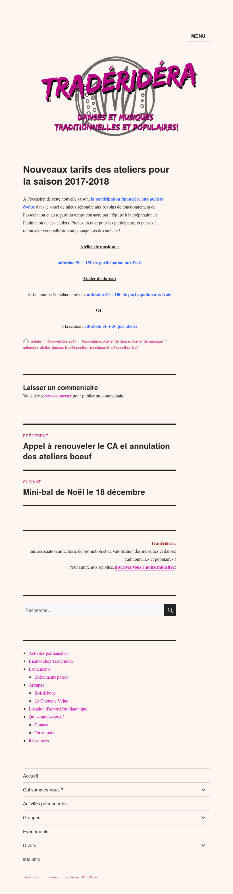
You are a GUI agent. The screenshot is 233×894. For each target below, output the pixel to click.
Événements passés (51, 677)
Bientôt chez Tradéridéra (51, 661)
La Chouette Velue (51, 701)
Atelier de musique (147, 341)
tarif (135, 347)
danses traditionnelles (70, 347)
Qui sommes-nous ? (46, 717)
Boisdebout (44, 693)
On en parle (44, 732)
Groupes (36, 685)
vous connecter (58, 396)
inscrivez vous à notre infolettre (144, 567)
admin (36, 341)
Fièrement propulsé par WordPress (71, 877)
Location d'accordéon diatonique (58, 709)
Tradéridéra (31, 877)
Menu (198, 36)
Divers (29, 845)
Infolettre (31, 859)
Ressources (39, 740)
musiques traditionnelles (110, 347)
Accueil (30, 775)
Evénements (39, 669)
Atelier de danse (116, 341)
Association (91, 341)
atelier (45, 347)
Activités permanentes (48, 653)
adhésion (30, 347)
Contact (41, 725)
